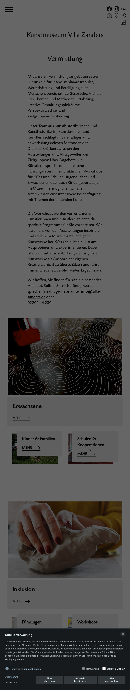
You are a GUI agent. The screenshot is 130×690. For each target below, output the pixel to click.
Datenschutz (11, 676)
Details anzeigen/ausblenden (25, 669)
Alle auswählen (111, 679)
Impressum (11, 682)
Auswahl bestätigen (80, 679)
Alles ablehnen (49, 679)
